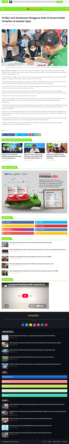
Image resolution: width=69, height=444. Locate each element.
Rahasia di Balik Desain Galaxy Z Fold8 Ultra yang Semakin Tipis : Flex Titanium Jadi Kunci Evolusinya (37, 249)
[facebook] (18, 222)
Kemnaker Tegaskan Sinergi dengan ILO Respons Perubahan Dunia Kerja (56, 156)
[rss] (18, 225)
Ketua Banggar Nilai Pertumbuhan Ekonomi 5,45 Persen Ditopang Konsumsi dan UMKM (33, 271)
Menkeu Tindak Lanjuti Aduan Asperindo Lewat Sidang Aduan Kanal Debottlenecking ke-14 (33, 156)
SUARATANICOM (7, 25)
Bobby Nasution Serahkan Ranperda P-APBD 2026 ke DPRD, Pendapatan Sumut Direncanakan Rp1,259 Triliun (37, 412)
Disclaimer (64, 441)
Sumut (6, 395)
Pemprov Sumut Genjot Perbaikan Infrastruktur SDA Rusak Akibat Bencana (30, 418)
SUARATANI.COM (14, 441)
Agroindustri (8, 377)
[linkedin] (42, 325)
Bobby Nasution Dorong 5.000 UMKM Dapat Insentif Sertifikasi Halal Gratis (30, 425)
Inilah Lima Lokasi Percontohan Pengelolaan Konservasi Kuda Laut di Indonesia (31, 357)
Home (44, 441)
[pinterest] (51, 225)
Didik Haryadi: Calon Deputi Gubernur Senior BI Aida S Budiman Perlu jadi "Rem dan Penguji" (35, 343)
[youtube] (18, 233)
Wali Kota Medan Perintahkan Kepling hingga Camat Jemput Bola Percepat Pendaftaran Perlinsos (37, 404)
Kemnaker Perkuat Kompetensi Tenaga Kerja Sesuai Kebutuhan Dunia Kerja (30, 242)
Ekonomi (9, 14)
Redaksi (49, 441)
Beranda (4, 14)
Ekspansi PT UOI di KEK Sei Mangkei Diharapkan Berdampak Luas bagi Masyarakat (34, 1)
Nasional (7, 386)
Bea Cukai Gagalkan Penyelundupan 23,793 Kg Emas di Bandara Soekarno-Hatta (31, 264)
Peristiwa (7, 390)
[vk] (51, 229)
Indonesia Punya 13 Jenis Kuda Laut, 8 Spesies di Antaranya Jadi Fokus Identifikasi (32, 335)
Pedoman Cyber (57, 441)
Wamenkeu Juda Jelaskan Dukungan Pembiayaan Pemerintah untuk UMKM (30, 256)
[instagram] (18, 229)
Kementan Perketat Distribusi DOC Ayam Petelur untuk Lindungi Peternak (30, 432)
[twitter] (51, 222)
